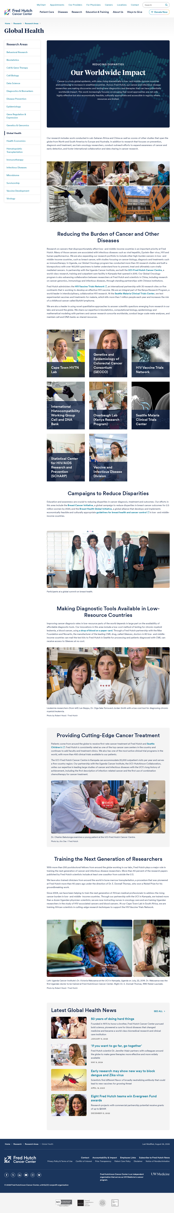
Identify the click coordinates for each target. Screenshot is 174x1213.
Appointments (57, 5)
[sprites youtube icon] (26, 1175)
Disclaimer (138, 1161)
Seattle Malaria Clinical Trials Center (135, 293)
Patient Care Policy (122, 1161)
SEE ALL (158, 1011)
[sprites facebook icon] (6, 1175)
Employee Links (128, 1157)
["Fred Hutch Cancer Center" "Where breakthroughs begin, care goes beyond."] (18, 12)
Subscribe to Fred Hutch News (154, 1157)
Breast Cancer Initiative (80, 505)
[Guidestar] (115, 1202)
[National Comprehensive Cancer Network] (85, 1203)
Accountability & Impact (104, 1157)
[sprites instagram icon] (32, 1175)
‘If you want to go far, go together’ (116, 1046)
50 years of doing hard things (112, 1019)
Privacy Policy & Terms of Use (59, 1161)
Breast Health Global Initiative (96, 508)
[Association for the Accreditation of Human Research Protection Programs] (102, 1202)
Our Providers (75, 5)
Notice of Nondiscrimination (158, 1161)
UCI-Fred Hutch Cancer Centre (145, 270)
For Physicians (93, 5)
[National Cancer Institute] (64, 1203)
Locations (122, 5)
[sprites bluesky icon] (39, 1175)
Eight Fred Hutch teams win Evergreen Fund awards (124, 1098)
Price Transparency (103, 1161)
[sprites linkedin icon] (19, 1175)
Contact (135, 5)
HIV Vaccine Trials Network (89, 286)
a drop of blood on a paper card (95, 630)
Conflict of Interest (84, 1161)
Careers (109, 5)
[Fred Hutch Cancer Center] (20, 1159)
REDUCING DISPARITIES (108, 64)
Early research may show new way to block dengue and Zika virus (123, 1073)
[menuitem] (47, 12)
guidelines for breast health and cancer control (121, 512)
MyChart (41, 5)
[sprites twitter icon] (13, 1175)
